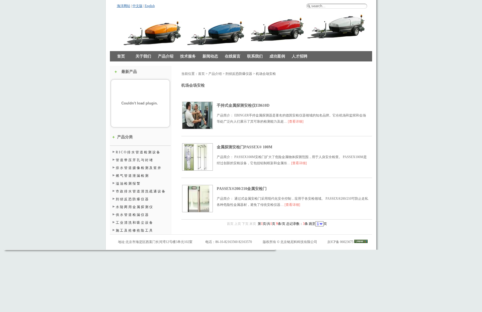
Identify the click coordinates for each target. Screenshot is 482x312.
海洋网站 (123, 6)
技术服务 (188, 56)
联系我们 (255, 56)
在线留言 (232, 56)
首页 (121, 56)
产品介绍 (165, 56)
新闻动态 (210, 56)
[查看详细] (295, 121)
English (150, 6)
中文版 (137, 6)
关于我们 (143, 56)
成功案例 (277, 56)
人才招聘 (299, 56)
